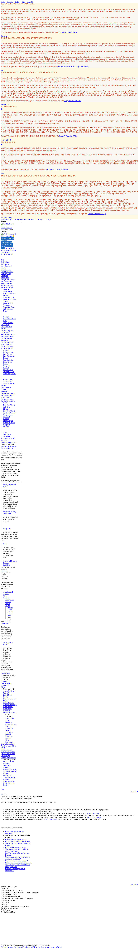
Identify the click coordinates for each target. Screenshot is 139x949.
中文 (23, 2)
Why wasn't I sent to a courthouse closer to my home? (16, 850)
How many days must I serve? (15, 847)
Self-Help (6, 565)
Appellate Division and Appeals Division (8, 249)
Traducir (4, 70)
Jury (9, 615)
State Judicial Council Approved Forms (8, 447)
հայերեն (30, 2)
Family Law (7, 317)
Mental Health (7, 605)
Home (3, 226)
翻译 (2, 174)
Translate (4, 36)
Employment (27, 947)
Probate (5, 350)
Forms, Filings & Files (8, 442)
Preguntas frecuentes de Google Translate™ (73, 66)
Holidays (41, 947)
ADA (35, 947)
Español (3, 2)
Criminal (6, 289)
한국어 (17, 2)
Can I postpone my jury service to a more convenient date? (17, 858)
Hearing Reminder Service (7, 239)
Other (5, 432)
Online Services (6, 228)
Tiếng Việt (10, 2)
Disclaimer (18, 947)
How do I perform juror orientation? (17, 841)
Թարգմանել (6, 217)
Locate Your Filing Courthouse (9, 513)
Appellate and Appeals (8, 593)
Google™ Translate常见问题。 (58, 169)
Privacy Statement (7, 947)
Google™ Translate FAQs (68, 32)
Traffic (5, 403)
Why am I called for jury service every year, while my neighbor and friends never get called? (18, 865)
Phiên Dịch (5, 104)
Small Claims (7, 379)
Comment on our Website (54, 947)
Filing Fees (7, 529)
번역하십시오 (6, 140)
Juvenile (8, 602)
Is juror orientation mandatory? (15, 839)
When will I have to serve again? (16, 861)
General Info (5, 673)
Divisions (4, 571)
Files (4, 544)
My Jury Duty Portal (93, 813)
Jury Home (4, 623)
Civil (2, 260)
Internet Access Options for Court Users (7, 244)
